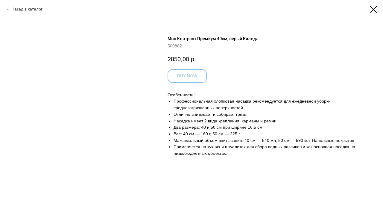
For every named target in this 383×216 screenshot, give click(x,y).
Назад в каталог (26, 9)
